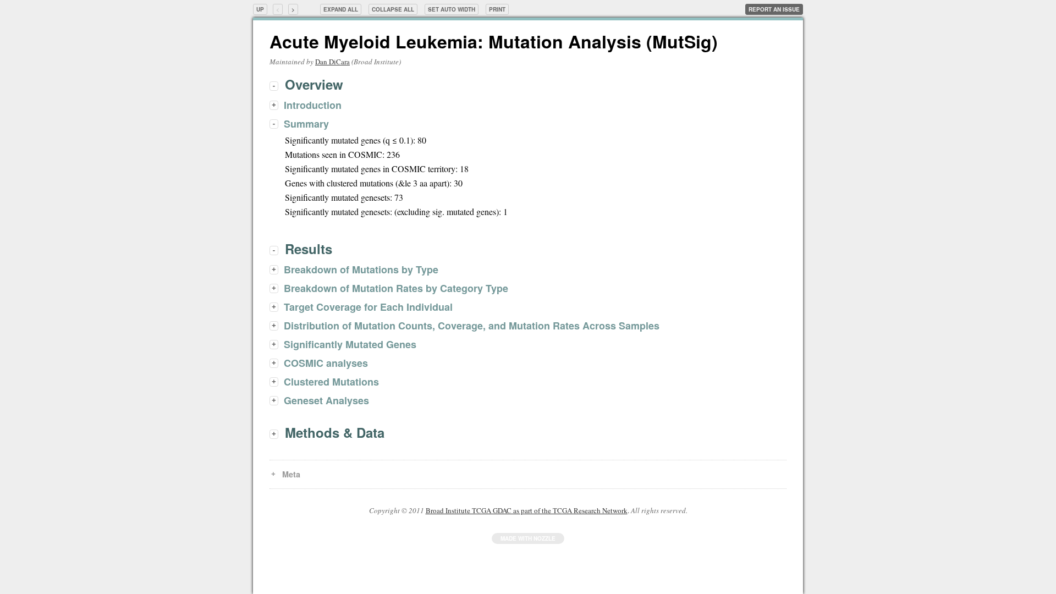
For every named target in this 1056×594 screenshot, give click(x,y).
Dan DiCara (332, 62)
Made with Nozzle (528, 538)
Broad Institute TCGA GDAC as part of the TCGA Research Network (527, 510)
